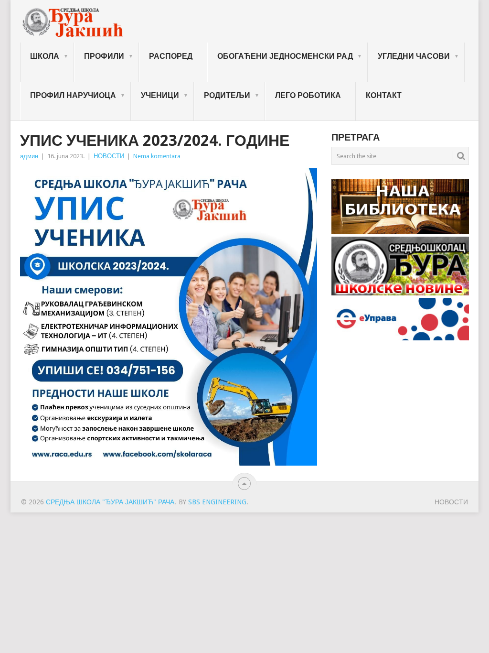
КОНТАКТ (384, 95)
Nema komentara (157, 156)
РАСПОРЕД (170, 56)
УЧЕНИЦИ (160, 95)
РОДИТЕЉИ (227, 95)
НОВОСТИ (109, 156)
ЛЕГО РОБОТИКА (308, 95)
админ (29, 156)
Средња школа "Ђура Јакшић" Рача (110, 502)
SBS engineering (217, 502)
